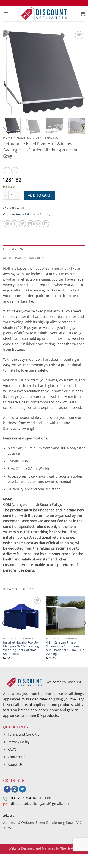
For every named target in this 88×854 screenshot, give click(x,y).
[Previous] (10, 72)
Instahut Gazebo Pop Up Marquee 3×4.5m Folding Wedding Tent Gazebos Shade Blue (21, 648)
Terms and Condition (25, 734)
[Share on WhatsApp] (7, 223)
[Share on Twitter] (22, 223)
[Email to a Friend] (30, 223)
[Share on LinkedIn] (45, 223)
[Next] (78, 72)
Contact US (17, 756)
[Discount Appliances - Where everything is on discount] (44, 14)
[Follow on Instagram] (14, 789)
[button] (5, 14)
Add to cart (39, 195)
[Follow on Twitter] (22, 789)
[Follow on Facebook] (7, 789)
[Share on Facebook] (14, 223)
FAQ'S (12, 749)
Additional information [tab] (23, 258)
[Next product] (7, 170)
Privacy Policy (18, 741)
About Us (15, 764)
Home (7, 137)
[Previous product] (14, 170)
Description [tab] (13, 249)
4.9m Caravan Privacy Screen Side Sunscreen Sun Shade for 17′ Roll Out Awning (65, 648)
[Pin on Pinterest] (37, 223)
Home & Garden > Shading (37, 137)
